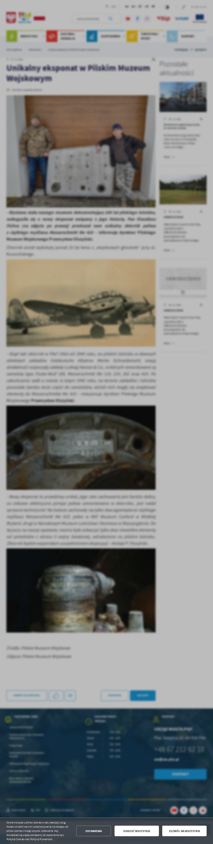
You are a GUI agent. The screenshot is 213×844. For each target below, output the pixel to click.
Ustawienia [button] (93, 831)
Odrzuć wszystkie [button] (136, 831)
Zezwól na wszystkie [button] (184, 831)
